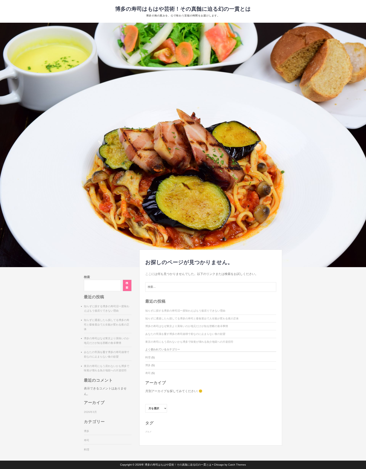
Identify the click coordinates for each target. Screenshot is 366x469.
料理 (148, 357)
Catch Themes (237, 464)
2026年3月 (90, 411)
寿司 (148, 373)
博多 (148, 365)
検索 (87, 277)
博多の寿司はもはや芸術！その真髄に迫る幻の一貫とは (183, 9)
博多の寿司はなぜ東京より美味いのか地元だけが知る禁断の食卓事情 (186, 326)
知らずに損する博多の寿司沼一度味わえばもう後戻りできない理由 (185, 310)
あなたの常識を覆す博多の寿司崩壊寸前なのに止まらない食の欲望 (185, 333)
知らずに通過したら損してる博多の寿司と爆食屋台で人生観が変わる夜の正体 (192, 318)
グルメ (148, 431)
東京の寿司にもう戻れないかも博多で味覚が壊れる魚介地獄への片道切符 (189, 341)
